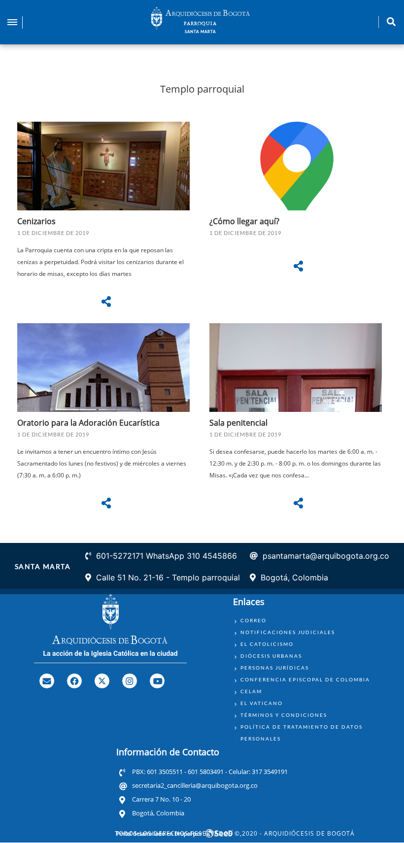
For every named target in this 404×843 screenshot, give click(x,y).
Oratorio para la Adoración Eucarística (88, 422)
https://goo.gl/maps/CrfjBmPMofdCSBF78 (298, 222)
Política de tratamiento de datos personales (301, 733)
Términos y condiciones (283, 715)
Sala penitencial (238, 422)
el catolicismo (267, 644)
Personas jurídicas (274, 668)
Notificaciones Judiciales (287, 632)
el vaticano (261, 703)
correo (253, 620)
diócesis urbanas (271, 656)
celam (251, 691)
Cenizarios (36, 221)
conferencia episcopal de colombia (305, 679)
